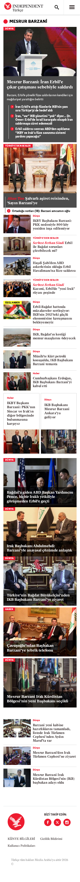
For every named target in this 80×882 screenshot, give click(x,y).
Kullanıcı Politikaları (21, 846)
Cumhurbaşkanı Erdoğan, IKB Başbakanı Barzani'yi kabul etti (52, 382)
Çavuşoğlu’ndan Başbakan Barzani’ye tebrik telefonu (30, 648)
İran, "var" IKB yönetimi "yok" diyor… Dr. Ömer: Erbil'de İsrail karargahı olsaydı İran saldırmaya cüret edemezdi (44, 120)
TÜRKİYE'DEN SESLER (18, 146)
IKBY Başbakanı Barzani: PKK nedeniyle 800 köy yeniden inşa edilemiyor (52, 224)
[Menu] (72, 7)
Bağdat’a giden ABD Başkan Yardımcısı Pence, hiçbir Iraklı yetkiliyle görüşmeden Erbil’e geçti (40, 497)
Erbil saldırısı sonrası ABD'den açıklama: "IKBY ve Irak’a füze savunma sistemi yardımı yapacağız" (42, 133)
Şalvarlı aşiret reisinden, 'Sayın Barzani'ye (38, 201)
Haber (36, 373)
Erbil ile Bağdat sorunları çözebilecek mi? (52, 247)
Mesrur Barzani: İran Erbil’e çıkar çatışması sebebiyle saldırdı (40, 85)
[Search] (57, 7)
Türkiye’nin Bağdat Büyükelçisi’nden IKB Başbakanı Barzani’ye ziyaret (38, 598)
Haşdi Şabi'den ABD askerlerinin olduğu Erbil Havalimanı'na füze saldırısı (54, 267)
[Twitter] (57, 822)
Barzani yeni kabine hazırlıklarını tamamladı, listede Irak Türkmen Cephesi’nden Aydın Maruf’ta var (52, 733)
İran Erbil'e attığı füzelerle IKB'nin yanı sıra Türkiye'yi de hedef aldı (41, 109)
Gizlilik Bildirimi (51, 839)
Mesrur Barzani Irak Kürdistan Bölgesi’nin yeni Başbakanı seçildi (37, 699)
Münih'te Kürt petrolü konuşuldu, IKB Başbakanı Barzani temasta (53, 360)
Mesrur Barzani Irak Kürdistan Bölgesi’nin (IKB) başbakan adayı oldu (53, 779)
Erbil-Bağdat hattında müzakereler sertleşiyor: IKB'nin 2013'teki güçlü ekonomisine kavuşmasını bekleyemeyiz (52, 315)
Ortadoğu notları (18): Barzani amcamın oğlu (41, 211)
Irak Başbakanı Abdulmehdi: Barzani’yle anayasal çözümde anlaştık (39, 548)
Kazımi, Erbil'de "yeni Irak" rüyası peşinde (54, 289)
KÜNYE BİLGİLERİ (21, 839)
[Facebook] (47, 822)
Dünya (9, 29)
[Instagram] (67, 822)
